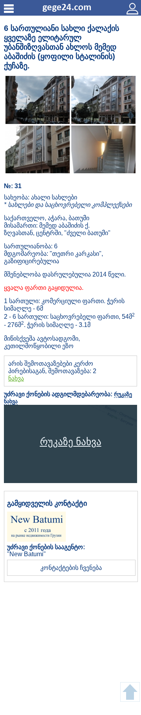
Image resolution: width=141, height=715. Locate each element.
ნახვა (16, 378)
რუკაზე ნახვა (70, 441)
